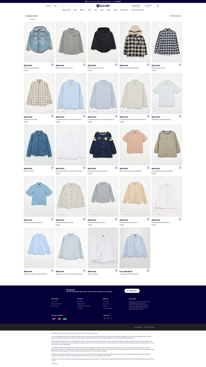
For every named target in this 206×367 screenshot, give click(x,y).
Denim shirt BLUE (29, 171)
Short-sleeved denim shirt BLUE (33, 222)
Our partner (132, 299)
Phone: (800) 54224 (57, 304)
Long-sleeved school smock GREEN (162, 171)
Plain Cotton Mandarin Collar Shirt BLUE (35, 274)
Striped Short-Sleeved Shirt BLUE (161, 119)
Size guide (79, 308)
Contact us (54, 301)
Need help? (55, 299)
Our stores (105, 301)
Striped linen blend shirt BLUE (96, 222)
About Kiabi (106, 304)
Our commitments (108, 308)
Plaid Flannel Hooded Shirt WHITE (129, 68)
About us (105, 299)
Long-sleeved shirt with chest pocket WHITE (101, 119)
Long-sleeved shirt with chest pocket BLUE (68, 119)
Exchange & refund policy (83, 306)
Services (80, 299)
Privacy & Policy (138, 327)
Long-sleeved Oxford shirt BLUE (129, 274)
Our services (80, 301)
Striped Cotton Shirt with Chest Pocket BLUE (69, 274)
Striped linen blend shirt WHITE (129, 222)
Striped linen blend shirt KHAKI (64, 222)
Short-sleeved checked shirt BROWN (130, 171)
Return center (55, 306)
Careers (105, 306)
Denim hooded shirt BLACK (96, 68)
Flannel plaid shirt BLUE (158, 68)
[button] (68, 6)
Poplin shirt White (93, 274)
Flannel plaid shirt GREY (30, 119)
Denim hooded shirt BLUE (31, 68)
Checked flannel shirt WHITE (64, 68)
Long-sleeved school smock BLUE (98, 171)
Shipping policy (81, 304)
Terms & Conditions (149, 327)
